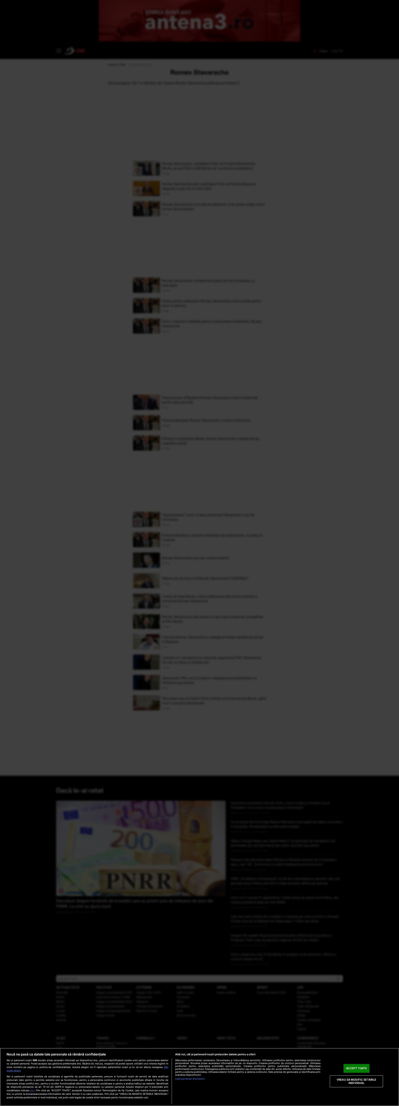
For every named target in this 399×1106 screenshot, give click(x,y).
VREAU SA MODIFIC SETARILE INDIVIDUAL (356, 1081)
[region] (199, 1077)
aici (32, 1090)
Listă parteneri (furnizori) (190, 1078)
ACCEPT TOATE (356, 1068)
